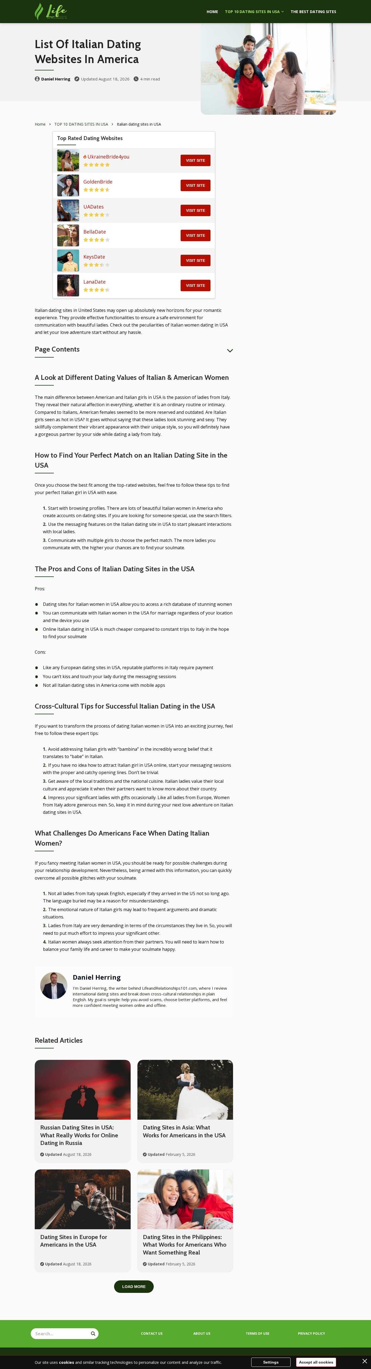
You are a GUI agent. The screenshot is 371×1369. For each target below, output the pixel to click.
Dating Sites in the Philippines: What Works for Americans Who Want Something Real (185, 1244)
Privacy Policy (311, 1333)
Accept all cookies (316, 1362)
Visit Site (195, 160)
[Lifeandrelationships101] (51, 11)
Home (212, 11)
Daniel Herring (55, 79)
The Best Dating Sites (313, 11)
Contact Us (151, 1333)
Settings (271, 1362)
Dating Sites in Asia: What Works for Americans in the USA (184, 1131)
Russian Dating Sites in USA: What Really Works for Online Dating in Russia (79, 1135)
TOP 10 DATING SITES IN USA (252, 11)
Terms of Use (257, 1333)
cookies (66, 1362)
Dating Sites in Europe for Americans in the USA (73, 1241)
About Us (201, 1333)
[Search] (93, 1333)
